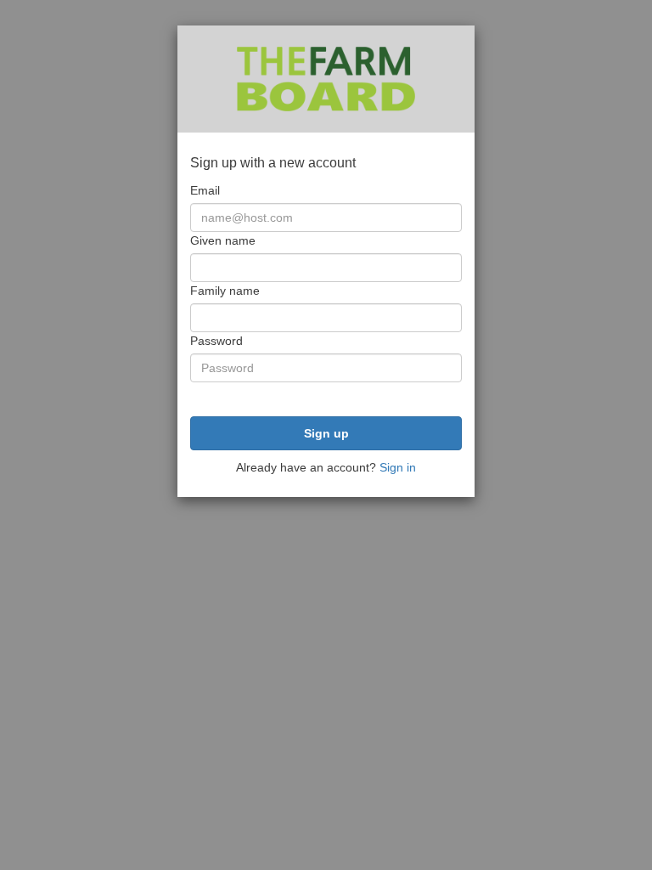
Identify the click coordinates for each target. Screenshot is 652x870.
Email (205, 190)
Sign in (397, 467)
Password (216, 340)
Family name (225, 290)
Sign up (326, 433)
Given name (223, 240)
